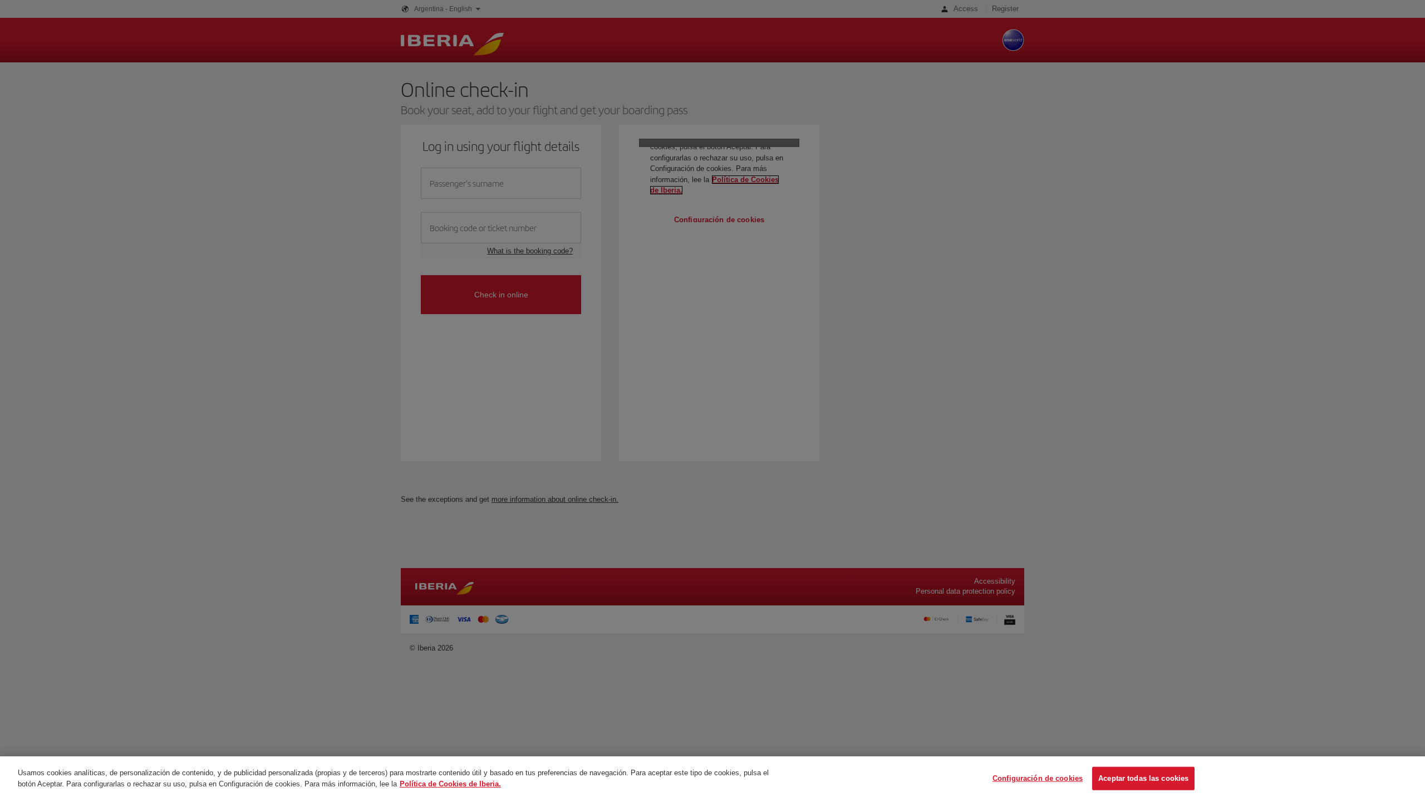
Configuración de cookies (1037, 778)
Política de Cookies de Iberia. (450, 783)
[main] (712, 779)
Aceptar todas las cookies (1143, 778)
